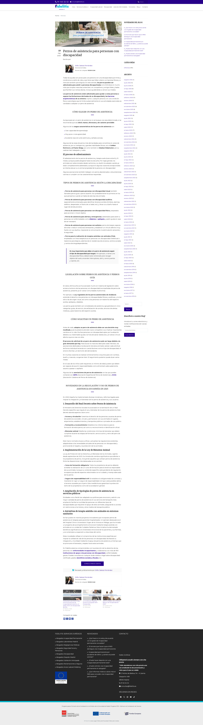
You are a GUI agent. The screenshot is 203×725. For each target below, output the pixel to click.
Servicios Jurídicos (82, 7)
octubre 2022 (129, 207)
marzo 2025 (128, 130)
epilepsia (101, 219)
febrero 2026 (129, 97)
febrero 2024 (129, 166)
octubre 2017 (129, 290)
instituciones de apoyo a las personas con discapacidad (84, 553)
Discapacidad (108, 7)
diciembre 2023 (129, 171)
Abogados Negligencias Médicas (67, 645)
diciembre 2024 (129, 139)
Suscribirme (129, 335)
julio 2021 (127, 237)
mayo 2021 (128, 240)
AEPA (75, 375)
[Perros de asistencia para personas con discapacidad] (88, 34)
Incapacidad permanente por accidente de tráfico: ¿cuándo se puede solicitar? (136, 43)
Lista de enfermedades (120, 7)
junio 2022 (128, 213)
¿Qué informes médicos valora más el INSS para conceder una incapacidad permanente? (101, 674)
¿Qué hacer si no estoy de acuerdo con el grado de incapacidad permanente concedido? (135, 29)
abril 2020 (128, 260)
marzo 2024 (128, 163)
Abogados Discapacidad (65, 654)
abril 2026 (128, 91)
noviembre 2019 (130, 269)
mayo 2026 (128, 88)
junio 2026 (128, 85)
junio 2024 (128, 157)
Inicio (73, 7)
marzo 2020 (128, 263)
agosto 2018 (128, 287)
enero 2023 (128, 198)
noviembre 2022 (130, 204)
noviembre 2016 (130, 296)
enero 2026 (128, 100)
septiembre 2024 (130, 148)
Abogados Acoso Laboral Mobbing (68, 667)
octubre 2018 (129, 284)
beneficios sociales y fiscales (87, 558)
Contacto (145, 7)
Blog (138, 7)
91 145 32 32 (63, 2)
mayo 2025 (128, 124)
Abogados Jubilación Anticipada (67, 660)
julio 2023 (128, 180)
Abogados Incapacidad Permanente (69, 638)
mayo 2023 (128, 186)
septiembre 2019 (130, 272)
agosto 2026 (128, 79)
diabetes (92, 219)
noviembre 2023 (130, 174)
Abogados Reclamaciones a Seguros (69, 664)
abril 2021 (128, 243)
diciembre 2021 (129, 225)
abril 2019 (128, 281)
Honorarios (132, 7)
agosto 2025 (128, 115)
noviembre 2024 (130, 142)
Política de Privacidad (102, 721)
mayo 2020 (128, 257)
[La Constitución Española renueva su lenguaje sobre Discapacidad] (92, 595)
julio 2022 (128, 210)
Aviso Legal (93, 721)
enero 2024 (128, 168)
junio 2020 (128, 254)
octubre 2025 (129, 109)
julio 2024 (128, 154)
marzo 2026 (128, 94)
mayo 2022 (128, 216)
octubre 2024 (129, 145)
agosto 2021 (128, 234)
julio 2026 (128, 82)
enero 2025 (128, 136)
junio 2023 (128, 183)
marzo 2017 (128, 293)
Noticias (63, 15)
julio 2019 (127, 275)
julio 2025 (128, 118)
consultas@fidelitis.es (77, 2)
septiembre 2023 (130, 177)
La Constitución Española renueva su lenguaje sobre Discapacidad (90, 602)
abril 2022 (128, 219)
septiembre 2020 (130, 249)
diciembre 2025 (129, 103)
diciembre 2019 (129, 266)
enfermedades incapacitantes (84, 551)
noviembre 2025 (130, 106)
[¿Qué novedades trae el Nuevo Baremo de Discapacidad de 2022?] (112, 595)
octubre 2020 (129, 246)
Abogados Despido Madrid (65, 657)
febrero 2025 (129, 133)
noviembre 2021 (130, 228)
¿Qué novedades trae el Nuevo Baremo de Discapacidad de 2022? (111, 602)
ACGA (114, 375)
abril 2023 (128, 189)
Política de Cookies (114, 721)
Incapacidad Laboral (96, 7)
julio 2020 (128, 251)
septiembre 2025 (130, 112)
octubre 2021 (129, 231)
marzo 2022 (128, 222)
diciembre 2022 (129, 201)
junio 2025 (128, 121)
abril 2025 (128, 127)
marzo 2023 (128, 192)
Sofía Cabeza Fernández (103, 570)
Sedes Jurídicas (124, 655)
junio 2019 (128, 278)
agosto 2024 (128, 151)
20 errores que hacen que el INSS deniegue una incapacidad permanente (135, 36)
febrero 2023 (129, 195)
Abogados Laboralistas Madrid (67, 642)
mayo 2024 (128, 160)
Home (57, 15)
